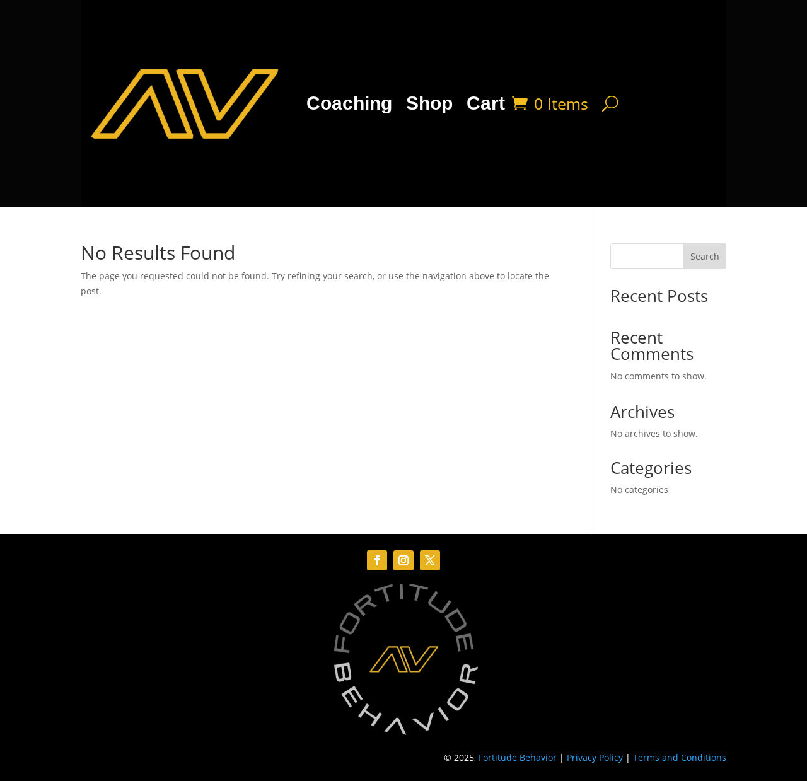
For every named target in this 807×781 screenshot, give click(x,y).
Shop (429, 103)
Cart (486, 103)
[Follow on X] (430, 560)
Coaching (349, 103)
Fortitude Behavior (518, 757)
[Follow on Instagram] (403, 560)
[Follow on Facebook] (377, 560)
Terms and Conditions (679, 757)
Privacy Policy (595, 757)
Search (704, 256)
